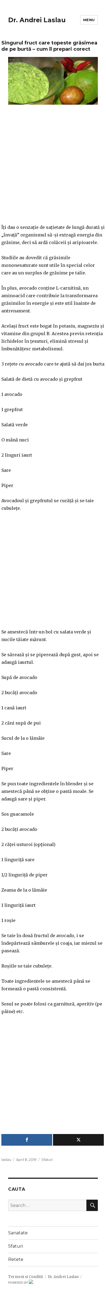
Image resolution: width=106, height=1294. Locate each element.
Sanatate (18, 1232)
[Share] (26, 1140)
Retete (15, 1259)
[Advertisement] (53, 168)
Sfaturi (47, 1159)
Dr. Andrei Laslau (37, 20)
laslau (6, 1159)
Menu (89, 20)
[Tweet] (78, 1140)
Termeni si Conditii (25, 1276)
